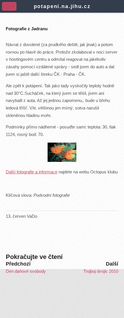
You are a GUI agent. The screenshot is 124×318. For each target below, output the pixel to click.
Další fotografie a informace (31, 172)
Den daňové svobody (26, 271)
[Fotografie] (62, 160)
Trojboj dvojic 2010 (100, 271)
